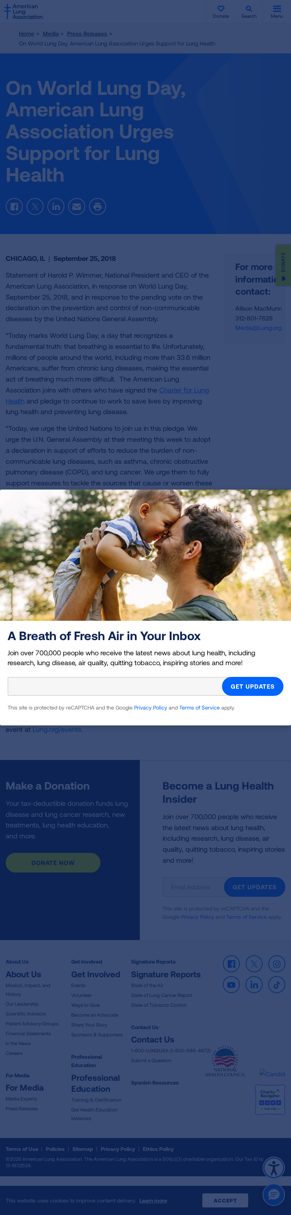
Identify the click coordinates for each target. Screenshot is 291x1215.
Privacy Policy (150, 707)
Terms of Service (199, 707)
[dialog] (145, 607)
